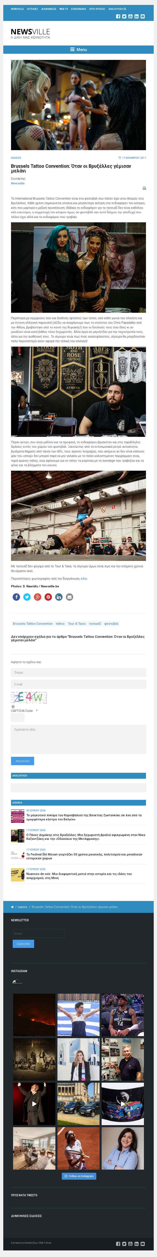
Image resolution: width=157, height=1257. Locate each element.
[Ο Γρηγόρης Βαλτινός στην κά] (34, 1104)
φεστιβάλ (111, 623)
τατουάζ (95, 623)
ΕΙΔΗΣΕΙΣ (16, 157)
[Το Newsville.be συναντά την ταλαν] (78, 1059)
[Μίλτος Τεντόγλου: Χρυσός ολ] (78, 1015)
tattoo (60, 623)
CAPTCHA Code (22, 711)
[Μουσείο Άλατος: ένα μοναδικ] (123, 1059)
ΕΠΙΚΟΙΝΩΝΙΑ (78, 9)
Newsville (18, 183)
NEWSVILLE (17, 9)
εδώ (84, 578)
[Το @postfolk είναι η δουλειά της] (123, 1104)
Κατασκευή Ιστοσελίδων (24, 1242)
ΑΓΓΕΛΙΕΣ (32, 9)
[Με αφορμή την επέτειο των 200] (34, 1059)
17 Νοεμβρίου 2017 (134, 157)
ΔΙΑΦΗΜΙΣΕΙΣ (48, 9)
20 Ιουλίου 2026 (36, 810)
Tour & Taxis (77, 623)
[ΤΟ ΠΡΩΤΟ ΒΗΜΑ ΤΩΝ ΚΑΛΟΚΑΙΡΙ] (78, 1104)
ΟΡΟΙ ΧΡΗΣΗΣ (97, 9)
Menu (81, 49)
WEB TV (63, 9)
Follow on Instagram (81, 1176)
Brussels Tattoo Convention (33, 623)
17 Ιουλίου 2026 (36, 830)
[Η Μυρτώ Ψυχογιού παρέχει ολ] (123, 1148)
